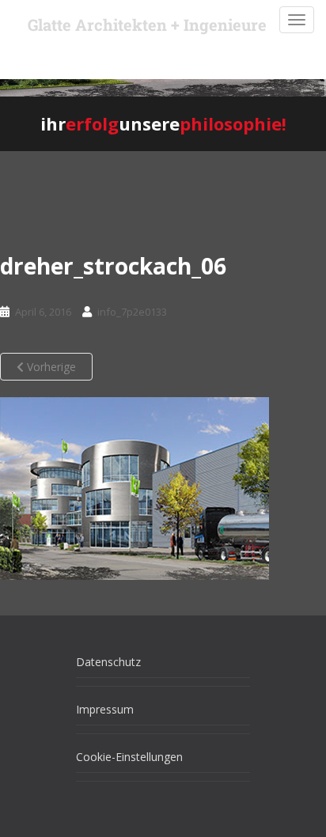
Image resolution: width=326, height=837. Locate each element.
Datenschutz (108, 661)
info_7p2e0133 (132, 312)
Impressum (105, 709)
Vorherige (50, 366)
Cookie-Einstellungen (129, 756)
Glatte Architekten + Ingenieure (147, 24)
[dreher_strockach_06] (134, 488)
